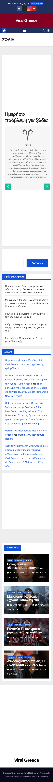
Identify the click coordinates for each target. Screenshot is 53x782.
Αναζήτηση (37, 263)
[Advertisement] (26, 84)
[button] (44, 30)
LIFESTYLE (12, 657)
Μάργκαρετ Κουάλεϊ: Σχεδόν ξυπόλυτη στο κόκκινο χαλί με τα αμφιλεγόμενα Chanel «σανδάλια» (26, 303)
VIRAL (10, 560)
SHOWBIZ (11, 593)
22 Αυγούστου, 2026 (20, 573)
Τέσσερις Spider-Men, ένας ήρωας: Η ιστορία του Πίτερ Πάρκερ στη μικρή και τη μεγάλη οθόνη (26, 419)
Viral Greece (26, 20)
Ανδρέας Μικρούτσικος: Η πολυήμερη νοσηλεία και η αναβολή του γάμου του (26, 327)
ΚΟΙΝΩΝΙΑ (18, 560)
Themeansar (42, 776)
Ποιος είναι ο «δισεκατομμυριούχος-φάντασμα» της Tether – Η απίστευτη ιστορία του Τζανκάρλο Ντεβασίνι (25, 289)
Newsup (29, 776)
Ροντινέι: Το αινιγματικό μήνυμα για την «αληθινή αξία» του (25, 632)
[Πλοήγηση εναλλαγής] (24, 31)
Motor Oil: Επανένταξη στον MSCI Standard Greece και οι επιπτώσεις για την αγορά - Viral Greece (26, 379)
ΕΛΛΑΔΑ (28, 625)
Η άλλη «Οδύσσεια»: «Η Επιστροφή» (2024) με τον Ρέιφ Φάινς (25, 462)
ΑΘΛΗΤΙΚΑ (18, 625)
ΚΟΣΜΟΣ (28, 560)
